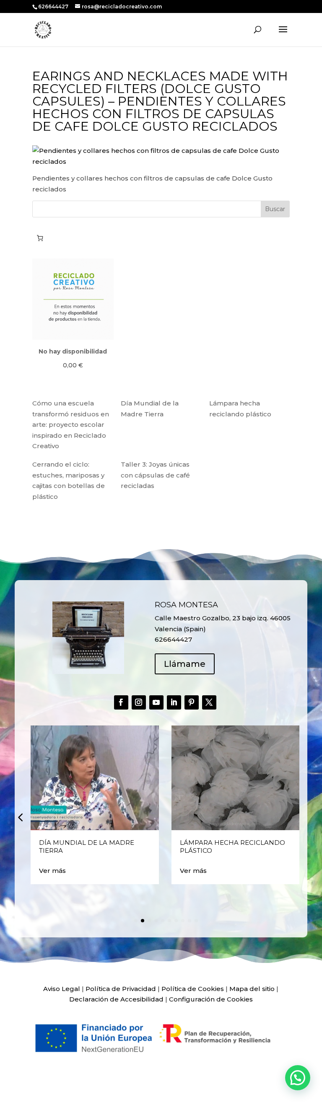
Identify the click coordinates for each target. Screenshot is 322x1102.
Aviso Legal (61, 989)
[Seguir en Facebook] (121, 702)
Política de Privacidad (121, 989)
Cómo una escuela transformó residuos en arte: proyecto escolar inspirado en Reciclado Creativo (70, 424)
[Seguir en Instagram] (139, 702)
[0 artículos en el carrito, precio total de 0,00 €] (40, 238)
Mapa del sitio (252, 989)
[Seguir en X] (209, 702)
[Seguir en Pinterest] (191, 702)
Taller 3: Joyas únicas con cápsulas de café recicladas (155, 475)
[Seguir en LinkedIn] (174, 702)
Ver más (52, 871)
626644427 (54, 6)
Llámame (184, 664)
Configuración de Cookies (211, 999)
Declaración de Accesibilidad (116, 999)
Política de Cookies (192, 989)
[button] (20, 817)
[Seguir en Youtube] (156, 702)
